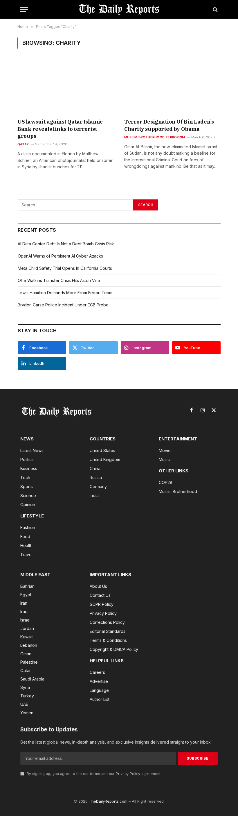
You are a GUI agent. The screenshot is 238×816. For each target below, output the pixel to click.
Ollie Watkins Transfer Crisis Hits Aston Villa (59, 280)
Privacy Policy (128, 774)
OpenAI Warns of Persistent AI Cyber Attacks (60, 255)
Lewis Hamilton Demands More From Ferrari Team (65, 292)
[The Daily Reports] (119, 9)
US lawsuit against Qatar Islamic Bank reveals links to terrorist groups (60, 128)
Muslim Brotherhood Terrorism (154, 137)
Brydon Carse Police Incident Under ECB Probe (63, 304)
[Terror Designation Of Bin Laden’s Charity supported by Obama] (172, 87)
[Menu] (24, 9)
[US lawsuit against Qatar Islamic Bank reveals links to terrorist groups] (65, 87)
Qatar (23, 144)
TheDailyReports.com (108, 801)
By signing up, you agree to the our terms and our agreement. (93, 774)
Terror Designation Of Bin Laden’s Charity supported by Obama (169, 125)
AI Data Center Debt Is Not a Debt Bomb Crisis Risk (66, 243)
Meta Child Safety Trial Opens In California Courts (65, 268)
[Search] (215, 9)
